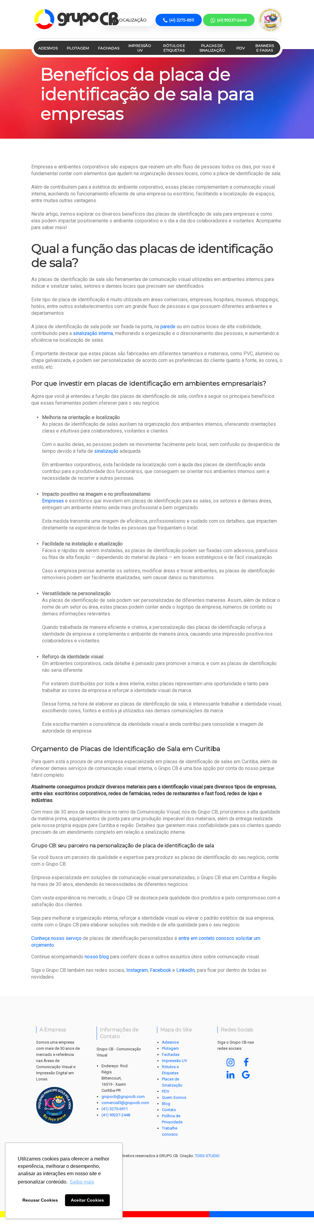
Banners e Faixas (264, 47)
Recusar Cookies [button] (40, 1200)
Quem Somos (174, 1097)
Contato (169, 1109)
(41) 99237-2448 (115, 1115)
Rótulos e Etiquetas (174, 47)
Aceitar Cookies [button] (87, 1200)
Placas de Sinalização (212, 47)
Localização (131, 19)
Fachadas (108, 48)
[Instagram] (230, 1062)
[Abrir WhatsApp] (298, 1208)
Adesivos (48, 48)
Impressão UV (139, 47)
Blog (166, 1103)
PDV (240, 48)
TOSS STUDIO (207, 1155)
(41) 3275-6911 (114, 1109)
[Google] (246, 1074)
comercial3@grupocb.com (125, 1102)
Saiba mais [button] (82, 1181)
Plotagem (78, 48)
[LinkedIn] (230, 1074)
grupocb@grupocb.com (123, 1096)
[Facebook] (246, 1062)
